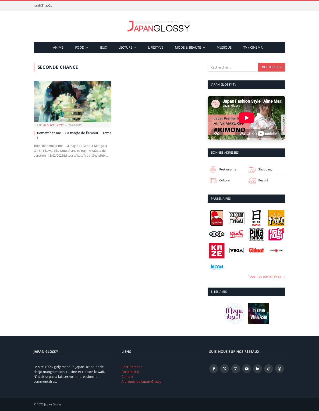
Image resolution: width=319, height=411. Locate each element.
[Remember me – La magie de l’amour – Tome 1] (72, 101)
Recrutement (131, 366)
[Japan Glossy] (159, 26)
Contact (127, 376)
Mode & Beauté (188, 47)
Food (79, 47)
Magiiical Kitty (53, 125)
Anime (58, 47)
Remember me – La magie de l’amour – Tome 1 (74, 135)
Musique (224, 47)
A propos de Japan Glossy (141, 381)
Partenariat (130, 371)
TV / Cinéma (253, 47)
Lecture (125, 47)
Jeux (103, 47)
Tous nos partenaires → (266, 276)
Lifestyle (155, 47)
